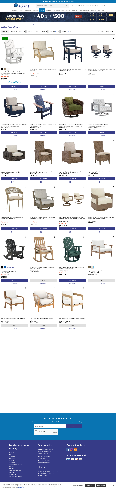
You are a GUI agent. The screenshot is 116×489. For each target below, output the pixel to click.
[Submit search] (66, 5)
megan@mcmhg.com (44, 462)
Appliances (14, 10)
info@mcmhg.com (47, 460)
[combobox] (18, 31)
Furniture (21, 10)
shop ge (78, 16)
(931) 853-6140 (46, 456)
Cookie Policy (21, 487)
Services (68, 10)
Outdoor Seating (30, 24)
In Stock (42, 10)
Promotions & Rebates (58, 10)
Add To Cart (14, 86)
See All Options (10, 267)
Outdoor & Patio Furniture (19, 24)
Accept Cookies (101, 485)
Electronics (35, 10)
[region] (58, 485)
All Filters (5, 31)
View (43, 280)
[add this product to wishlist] (25, 39)
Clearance (48, 10)
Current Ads (101, 10)
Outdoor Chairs (39, 24)
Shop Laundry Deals (67, 1)
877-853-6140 (42, 458)
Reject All (89, 485)
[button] (72, 6)
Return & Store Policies (15, 476)
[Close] (113, 485)
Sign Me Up (74, 426)
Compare (15, 89)
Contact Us (93, 10)
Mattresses (28, 10)
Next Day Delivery (51, 1)
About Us (74, 10)
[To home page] (21, 5)
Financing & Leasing (84, 10)
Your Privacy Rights (78, 485)
